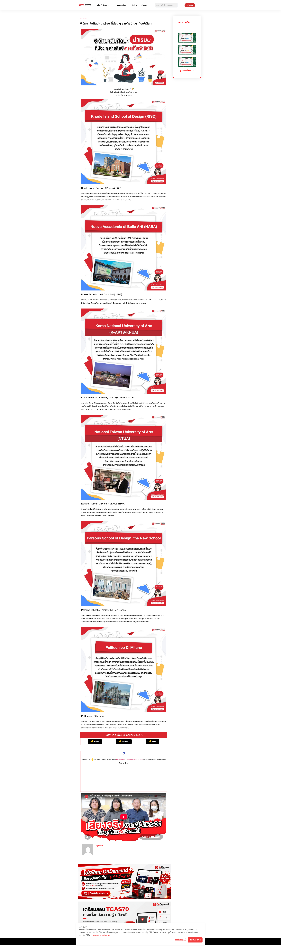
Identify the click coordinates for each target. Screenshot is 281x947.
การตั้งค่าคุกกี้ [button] (180, 940)
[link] (129, 759)
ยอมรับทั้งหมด (195, 940)
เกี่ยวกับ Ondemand (104, 5)
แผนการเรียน (121, 5)
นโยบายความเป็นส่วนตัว (102, 935)
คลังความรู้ (143, 5)
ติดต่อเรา (134, 5)
